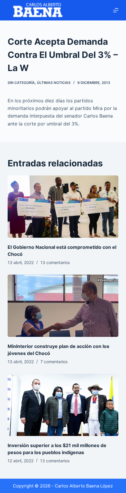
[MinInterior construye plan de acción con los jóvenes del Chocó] (63, 306)
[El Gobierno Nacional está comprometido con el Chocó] (63, 206)
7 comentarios (53, 361)
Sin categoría (21, 82)
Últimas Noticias (54, 82)
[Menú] (115, 10)
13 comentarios (55, 262)
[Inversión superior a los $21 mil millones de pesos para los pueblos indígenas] (63, 405)
